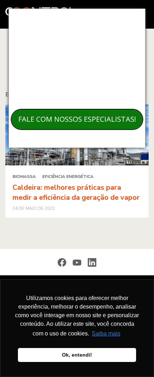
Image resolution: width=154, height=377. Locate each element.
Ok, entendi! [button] (77, 355)
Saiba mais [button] (106, 333)
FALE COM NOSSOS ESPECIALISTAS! (77, 119)
